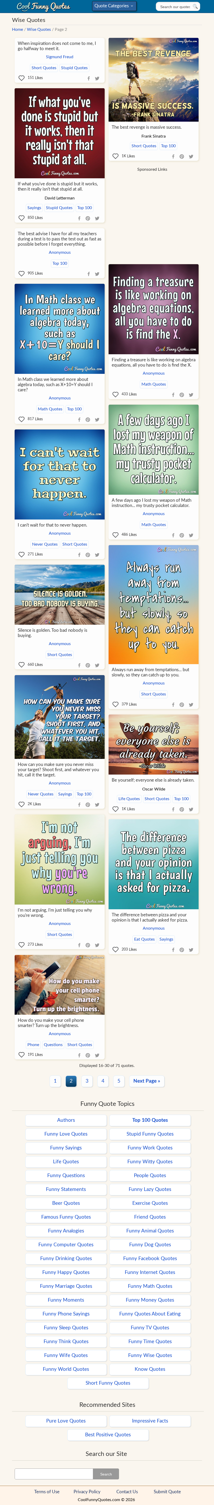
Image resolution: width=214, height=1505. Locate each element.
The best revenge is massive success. (147, 127)
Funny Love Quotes (65, 1134)
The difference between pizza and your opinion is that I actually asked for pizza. (150, 917)
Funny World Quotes (66, 1369)
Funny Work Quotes (150, 1148)
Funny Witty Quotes (150, 1161)
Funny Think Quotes (66, 1341)
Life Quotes (129, 799)
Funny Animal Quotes (150, 1231)
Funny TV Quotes (150, 1327)
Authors (66, 1120)
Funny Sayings (66, 1148)
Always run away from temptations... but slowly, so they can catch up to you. (150, 672)
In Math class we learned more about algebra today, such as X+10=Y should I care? (55, 384)
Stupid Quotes (74, 68)
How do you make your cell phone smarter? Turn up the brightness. (51, 1023)
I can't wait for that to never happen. (52, 525)
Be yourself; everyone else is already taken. (153, 780)
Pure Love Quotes (66, 1421)
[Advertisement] (152, 211)
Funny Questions (66, 1175)
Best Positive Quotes (108, 1434)
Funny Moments (66, 1300)
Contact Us (127, 1492)
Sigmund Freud (59, 57)
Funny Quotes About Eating (150, 1314)
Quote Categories (113, 7)
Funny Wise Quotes (150, 1355)
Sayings (34, 208)
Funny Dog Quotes (150, 1244)
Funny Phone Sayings (66, 1314)
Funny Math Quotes (150, 1286)
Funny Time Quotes (150, 1341)
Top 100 (168, 146)
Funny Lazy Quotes (150, 1189)
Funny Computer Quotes (65, 1244)
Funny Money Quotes (150, 1300)
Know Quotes (150, 1369)
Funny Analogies (66, 1231)
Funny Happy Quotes (66, 1272)
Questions (53, 1045)
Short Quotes (44, 68)
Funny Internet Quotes (150, 1272)
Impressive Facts (150, 1421)
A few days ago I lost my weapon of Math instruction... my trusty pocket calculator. (151, 503)
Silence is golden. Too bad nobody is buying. (52, 633)
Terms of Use (47, 1492)
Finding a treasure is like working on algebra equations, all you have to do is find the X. (153, 362)
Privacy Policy (87, 1492)
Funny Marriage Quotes (66, 1286)
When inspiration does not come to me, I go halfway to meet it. (57, 46)
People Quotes (150, 1175)
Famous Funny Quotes (66, 1217)
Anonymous (60, 252)
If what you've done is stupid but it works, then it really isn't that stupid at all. (58, 186)
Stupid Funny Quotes (150, 1134)
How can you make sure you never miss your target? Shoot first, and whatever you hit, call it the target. (58, 769)
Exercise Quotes (150, 1203)
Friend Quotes (150, 1217)
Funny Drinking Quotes (66, 1258)
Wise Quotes (39, 29)
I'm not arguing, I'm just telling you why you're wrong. (55, 913)
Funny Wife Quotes (66, 1355)
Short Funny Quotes (108, 1383)
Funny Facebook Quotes (150, 1258)
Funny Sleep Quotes (66, 1327)
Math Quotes (153, 384)
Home (17, 29)
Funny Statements (66, 1189)
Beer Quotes (66, 1203)
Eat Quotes (144, 939)
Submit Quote (167, 1492)
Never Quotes (45, 544)
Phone (33, 1045)
